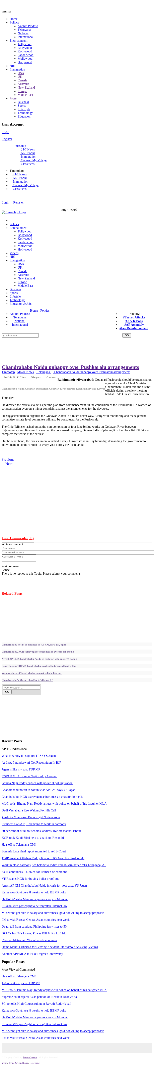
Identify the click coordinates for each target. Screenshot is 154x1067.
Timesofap (19, 145)
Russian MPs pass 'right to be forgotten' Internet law (34, 906)
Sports (22, 105)
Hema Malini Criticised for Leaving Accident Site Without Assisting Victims (50, 947)
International (25, 37)
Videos (14, 253)
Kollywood (25, 51)
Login (5, 132)
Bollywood (25, 47)
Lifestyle (15, 296)
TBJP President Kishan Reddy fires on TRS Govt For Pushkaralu (43, 858)
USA (21, 73)
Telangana (24, 29)
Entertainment (18, 40)
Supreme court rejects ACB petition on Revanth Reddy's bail (40, 996)
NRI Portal (27, 153)
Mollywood (25, 58)
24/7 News (27, 149)
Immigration (17, 69)
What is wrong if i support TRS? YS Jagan (29, 755)
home (4, 1063)
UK (20, 76)
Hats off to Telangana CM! (19, 844)
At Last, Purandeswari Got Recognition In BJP (31, 762)
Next (8, 464)
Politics (14, 22)
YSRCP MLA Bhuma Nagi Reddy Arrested (29, 776)
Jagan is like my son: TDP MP (21, 769)
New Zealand (26, 87)
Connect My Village (33, 160)
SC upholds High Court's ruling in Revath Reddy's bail (36, 1003)
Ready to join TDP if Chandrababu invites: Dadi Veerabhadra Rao (39, 666)
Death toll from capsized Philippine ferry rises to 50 (34, 926)
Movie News (25, 372)
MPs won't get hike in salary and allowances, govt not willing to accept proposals (53, 913)
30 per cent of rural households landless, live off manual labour (41, 831)
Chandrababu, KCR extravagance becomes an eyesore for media (38, 651)
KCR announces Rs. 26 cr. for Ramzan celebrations (34, 872)
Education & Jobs (21, 303)
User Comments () (18, 538)
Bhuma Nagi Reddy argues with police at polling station (37, 783)
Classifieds (27, 164)
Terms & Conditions (18, 1063)
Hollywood (25, 62)
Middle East (25, 94)
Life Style (24, 109)
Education (24, 116)
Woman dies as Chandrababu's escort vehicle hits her (32, 673)
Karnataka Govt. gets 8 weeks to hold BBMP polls (34, 892)
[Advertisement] (75, 339)
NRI (12, 66)
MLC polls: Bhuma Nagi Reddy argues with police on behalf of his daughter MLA (54, 803)
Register (7, 139)
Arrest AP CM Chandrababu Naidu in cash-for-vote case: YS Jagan (39, 659)
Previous (8, 459)
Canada (22, 80)
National (23, 33)
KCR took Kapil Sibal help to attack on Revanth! (33, 837)
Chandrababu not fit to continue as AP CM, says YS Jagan (34, 644)
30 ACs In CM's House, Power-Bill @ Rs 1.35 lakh (34, 933)
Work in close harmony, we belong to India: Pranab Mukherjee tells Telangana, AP (54, 865)
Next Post (52, 380)
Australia (23, 84)
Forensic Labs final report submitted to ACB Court (34, 851)
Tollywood (24, 44)
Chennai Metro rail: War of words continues (29, 940)
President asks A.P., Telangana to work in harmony (34, 824)
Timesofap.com (30, 1057)
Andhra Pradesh (28, 26)
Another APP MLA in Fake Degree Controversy (32, 953)
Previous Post (34, 380)
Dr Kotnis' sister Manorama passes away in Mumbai (35, 899)
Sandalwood (25, 55)
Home (13, 18)
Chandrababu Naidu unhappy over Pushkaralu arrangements (70, 367)
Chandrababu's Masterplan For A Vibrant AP (27, 680)
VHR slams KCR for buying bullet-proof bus (30, 878)
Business (23, 102)
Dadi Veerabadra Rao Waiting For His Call (29, 810)
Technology (25, 113)
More (13, 98)
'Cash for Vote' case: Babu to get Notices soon (31, 817)
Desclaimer (35, 1063)
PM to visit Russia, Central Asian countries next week (36, 919)
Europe (22, 91)
